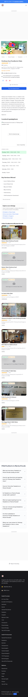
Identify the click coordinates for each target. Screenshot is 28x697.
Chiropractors (5, 645)
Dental (3, 607)
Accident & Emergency (7, 601)
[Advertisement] (14, 26)
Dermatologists (5, 658)
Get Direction (15, 84)
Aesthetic (4, 604)
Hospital (4, 614)
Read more (4, 114)
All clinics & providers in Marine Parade (10, 214)
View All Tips (4, 684)
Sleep (3, 676)
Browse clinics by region (8, 218)
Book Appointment (14, 88)
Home (3, 57)
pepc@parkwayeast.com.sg (9, 73)
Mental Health (5, 679)
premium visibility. (18, 1)
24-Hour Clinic (5, 599)
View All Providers (6, 630)
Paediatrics (4, 640)
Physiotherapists (5, 653)
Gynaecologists (5, 650)
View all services (6, 199)
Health (3, 673)
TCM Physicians (5, 656)
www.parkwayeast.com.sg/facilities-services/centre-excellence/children (11, 76)
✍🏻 (5, 590)
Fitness (3, 681)
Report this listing (15, 563)
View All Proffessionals (7, 661)
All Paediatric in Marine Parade (9, 212)
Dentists (4, 643)
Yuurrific (17, 691)
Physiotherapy (5, 625)
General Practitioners (7, 637)
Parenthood (4, 668)
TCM (3, 620)
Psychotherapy (5, 627)
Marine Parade (11, 57)
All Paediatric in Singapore (8, 216)
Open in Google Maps (21, 144)
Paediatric (20, 57)
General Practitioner (6, 609)
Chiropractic (4, 622)
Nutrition (4, 671)
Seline (15, 694)
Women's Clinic (5, 617)
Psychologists (5, 648)
